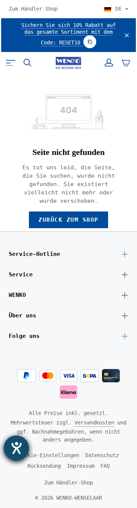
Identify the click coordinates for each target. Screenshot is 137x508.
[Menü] (10, 62)
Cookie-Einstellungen (48, 455)
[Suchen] (27, 62)
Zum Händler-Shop (33, 9)
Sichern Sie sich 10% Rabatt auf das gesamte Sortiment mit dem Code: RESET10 (68, 34)
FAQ (105, 466)
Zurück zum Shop (68, 219)
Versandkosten (94, 423)
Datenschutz (102, 455)
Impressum (80, 466)
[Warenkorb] (126, 62)
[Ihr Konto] (108, 62)
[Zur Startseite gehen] (68, 63)
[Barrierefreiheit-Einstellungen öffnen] (16, 448)
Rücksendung (44, 466)
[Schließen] (126, 35)
